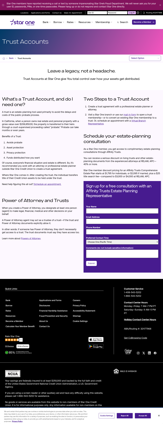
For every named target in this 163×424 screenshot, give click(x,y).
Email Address (93, 217)
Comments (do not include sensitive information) (109, 248)
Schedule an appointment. (47, 184)
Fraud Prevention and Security (53, 316)
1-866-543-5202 (132, 296)
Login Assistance (137, 12)
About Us (43, 321)
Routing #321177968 (154, 13)
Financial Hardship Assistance (53, 311)
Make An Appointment (73, 13)
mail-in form (130, 114)
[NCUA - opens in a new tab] (54, 373)
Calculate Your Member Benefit (20, 326)
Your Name (91, 206)
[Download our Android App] (96, 346)
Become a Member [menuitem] (142, 22)
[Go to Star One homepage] (128, 351)
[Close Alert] (160, 5)
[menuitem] (22, 22)
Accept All (143, 416)
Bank (8, 300)
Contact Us (57, 13)
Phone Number (93, 227)
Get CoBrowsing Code (135, 338)
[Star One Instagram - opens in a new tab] (138, 353)
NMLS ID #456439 (128, 371)
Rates (8, 311)
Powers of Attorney (30, 238)
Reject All (124, 416)
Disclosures (44, 305)
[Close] (159, 415)
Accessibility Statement (84, 311)
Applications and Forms (40, 13)
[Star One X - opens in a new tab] (143, 353)
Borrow (9, 305)
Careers (76, 300)
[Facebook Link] (155, 353)
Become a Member (14, 321)
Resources (10, 316)
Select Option (137, 58)
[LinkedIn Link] (149, 353)
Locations (24, 13)
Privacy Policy (79, 305)
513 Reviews (9, 346)
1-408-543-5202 (132, 292)
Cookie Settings (106, 416)
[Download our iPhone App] (96, 339)
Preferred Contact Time (97, 238)
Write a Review (22, 346)
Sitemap (77, 316)
